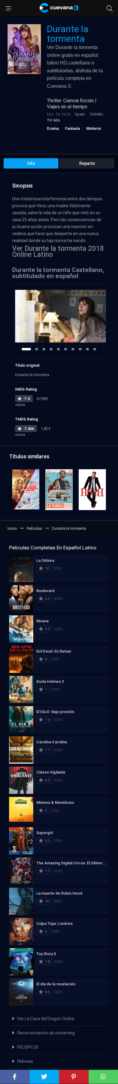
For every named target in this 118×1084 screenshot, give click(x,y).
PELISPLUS (27, 1047)
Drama (53, 128)
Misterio (93, 128)
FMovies (25, 1061)
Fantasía (72, 128)
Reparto (87, 163)
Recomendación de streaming (46, 1032)
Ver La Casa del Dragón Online (45, 1018)
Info (31, 163)
